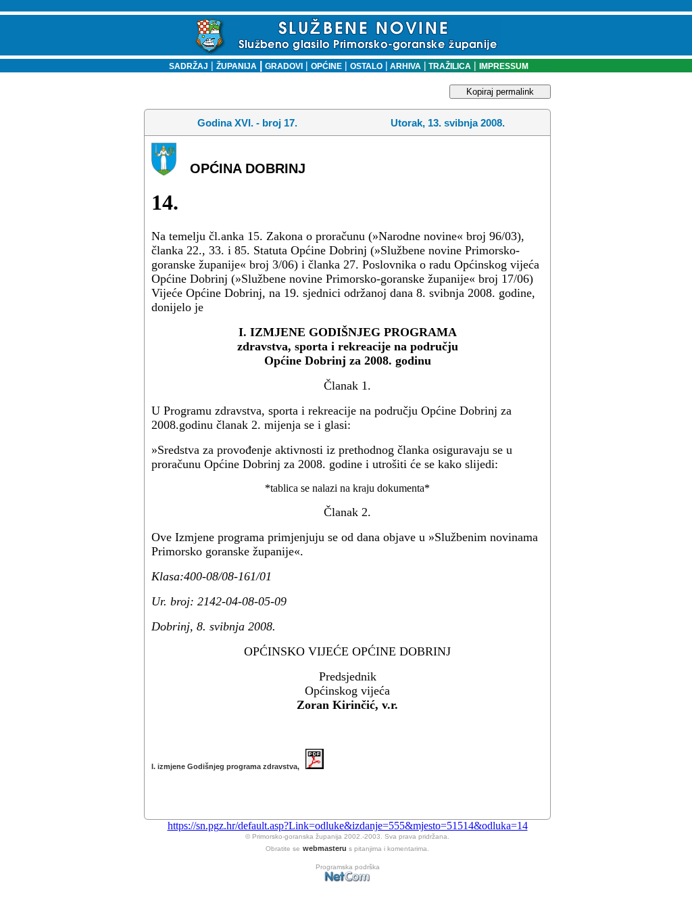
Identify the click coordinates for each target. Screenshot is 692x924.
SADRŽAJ (185, 66)
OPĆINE (326, 66)
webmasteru (325, 848)
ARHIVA (404, 66)
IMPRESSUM (503, 66)
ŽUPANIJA (236, 66)
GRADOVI (284, 66)
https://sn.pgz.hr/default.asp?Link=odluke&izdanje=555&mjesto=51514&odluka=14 (348, 825)
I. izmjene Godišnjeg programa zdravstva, (228, 766)
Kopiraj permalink (500, 92)
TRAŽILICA (448, 66)
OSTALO (366, 66)
